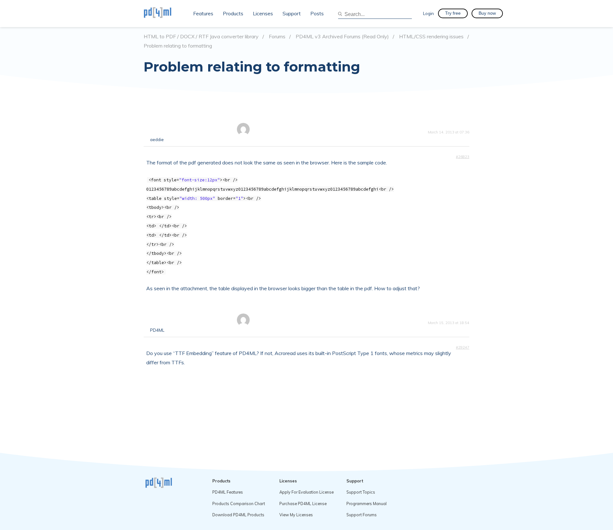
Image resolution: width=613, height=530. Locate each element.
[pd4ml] (164, 13)
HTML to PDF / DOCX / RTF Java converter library (201, 37)
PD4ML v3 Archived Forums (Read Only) (342, 37)
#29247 (462, 347)
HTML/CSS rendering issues (431, 37)
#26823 (462, 157)
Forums (277, 37)
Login (428, 13)
